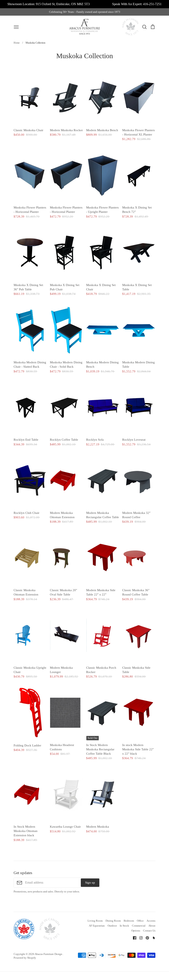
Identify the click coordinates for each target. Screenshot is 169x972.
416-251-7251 (152, 4)
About (151, 925)
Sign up (90, 882)
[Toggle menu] (16, 26)
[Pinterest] (146, 937)
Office (140, 920)
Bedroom (129, 920)
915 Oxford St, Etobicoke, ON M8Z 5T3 (63, 4)
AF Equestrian (97, 925)
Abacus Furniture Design (49, 954)
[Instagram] (139, 937)
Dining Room (113, 920)
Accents (151, 920)
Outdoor (112, 925)
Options (135, 930)
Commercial (139, 925)
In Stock (124, 925)
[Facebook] (133, 937)
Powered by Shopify (25, 957)
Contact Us (149, 930)
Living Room (95, 920)
